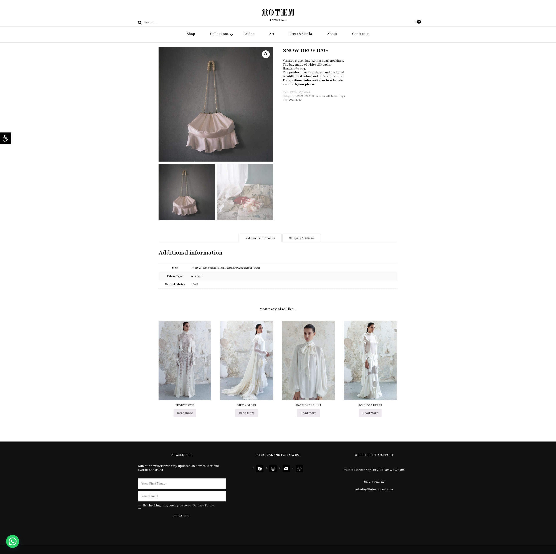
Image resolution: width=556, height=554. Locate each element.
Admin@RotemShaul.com (374, 489)
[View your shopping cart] (416, 22)
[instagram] (273, 468)
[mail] (286, 468)
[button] (5, 138)
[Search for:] (176, 22)
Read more (185, 413)
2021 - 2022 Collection (311, 96)
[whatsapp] (299, 468)
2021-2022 (295, 100)
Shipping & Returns (301, 238)
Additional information (260, 238)
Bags (342, 96)
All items (331, 96)
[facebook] (259, 468)
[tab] (260, 238)
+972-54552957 (374, 482)
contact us (322, 84)
